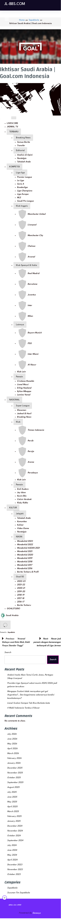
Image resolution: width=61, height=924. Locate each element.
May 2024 (12, 855)
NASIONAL (14, 400)
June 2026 (12, 739)
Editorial (20, 151)
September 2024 (15, 840)
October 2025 (14, 778)
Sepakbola (34, 20)
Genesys (37, 913)
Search (7, 652)
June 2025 (12, 797)
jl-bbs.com (14, 4)
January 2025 (14, 821)
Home (22, 20)
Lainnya (20, 325)
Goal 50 (20, 577)
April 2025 (12, 807)
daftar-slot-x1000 (14, 905)
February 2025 (14, 816)
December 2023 (14, 865)
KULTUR (13, 508)
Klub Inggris (22, 206)
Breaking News (23, 138)
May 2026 (12, 744)
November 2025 (15, 773)
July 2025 (12, 792)
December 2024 (14, 826)
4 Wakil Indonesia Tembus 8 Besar (23, 708)
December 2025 (14, 768)
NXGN (19, 537)
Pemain (19, 377)
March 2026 (13, 753)
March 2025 (13, 811)
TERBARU (13, 132)
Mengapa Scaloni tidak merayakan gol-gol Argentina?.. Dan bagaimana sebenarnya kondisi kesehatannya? (30, 694)
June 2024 (12, 850)
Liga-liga (20, 173)
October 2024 (14, 836)
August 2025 (13, 787)
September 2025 (15, 782)
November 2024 (15, 831)
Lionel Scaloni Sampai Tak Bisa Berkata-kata (28, 703)
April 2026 (12, 749)
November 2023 (15, 870)
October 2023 (14, 874)
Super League (22, 406)
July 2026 (12, 734)
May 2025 (12, 802)
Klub (18, 422)
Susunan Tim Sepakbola (18, 893)
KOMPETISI (14, 167)
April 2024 (12, 860)
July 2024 (11, 845)
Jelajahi (20, 514)
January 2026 (14, 763)
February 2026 (14, 758)
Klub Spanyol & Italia (26, 265)
